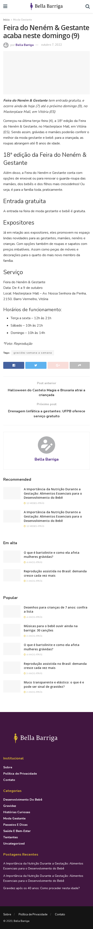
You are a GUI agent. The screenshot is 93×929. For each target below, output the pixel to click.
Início (6, 19)
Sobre (7, 767)
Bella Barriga (25, 45)
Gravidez (9, 806)
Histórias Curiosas (16, 812)
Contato (9, 780)
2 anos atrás (34, 692)
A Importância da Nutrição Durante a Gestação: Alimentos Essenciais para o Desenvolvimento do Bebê (53, 493)
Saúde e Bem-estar (17, 831)
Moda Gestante (22, 19)
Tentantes (10, 837)
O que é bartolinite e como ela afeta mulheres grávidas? (51, 554)
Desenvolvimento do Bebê (22, 800)
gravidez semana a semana (32, 352)
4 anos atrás (34, 562)
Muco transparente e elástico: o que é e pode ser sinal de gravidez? (54, 684)
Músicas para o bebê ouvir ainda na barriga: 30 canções (51, 628)
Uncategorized (14, 844)
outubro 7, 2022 (51, 45)
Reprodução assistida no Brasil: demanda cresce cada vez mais (55, 573)
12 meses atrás (35, 503)
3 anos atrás (34, 581)
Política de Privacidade (20, 774)
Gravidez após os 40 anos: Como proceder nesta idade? (41, 888)
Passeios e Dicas (15, 825)
